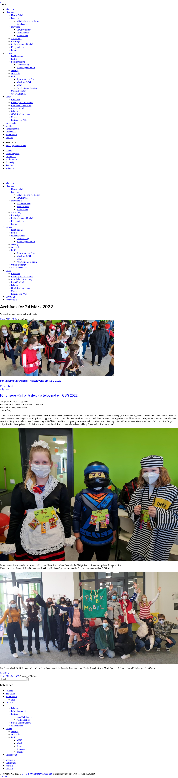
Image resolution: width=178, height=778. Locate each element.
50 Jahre (9, 690)
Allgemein (4, 389)
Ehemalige (15, 41)
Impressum (10, 759)
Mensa (14, 117)
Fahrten (14, 111)
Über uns (10, 12)
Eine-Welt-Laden (18, 108)
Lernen (9, 52)
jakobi (2, 676)
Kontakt (9, 137)
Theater (20, 751)
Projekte (14, 713)
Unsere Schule (17, 15)
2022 (9, 319)
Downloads (11, 122)
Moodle (9, 125)
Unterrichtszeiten (18, 90)
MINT (19, 84)
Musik (19, 743)
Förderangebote (18, 61)
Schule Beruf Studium (21, 722)
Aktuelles (10, 9)
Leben (8, 96)
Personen (15, 18)
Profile (14, 76)
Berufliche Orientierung (21, 105)
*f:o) (13, 699)
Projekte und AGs (19, 119)
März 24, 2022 (12, 676)
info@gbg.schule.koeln (16, 145)
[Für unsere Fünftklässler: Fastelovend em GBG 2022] (57, 375)
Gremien (9, 702)
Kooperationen (17, 47)
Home (2, 319)
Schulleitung (22, 23)
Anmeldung (16, 38)
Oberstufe (15, 73)
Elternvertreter (23, 32)
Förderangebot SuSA (26, 67)
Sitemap (9, 768)
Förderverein (22, 35)
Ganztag (14, 70)
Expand (3, 386)
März (15, 319)
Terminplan (11, 131)
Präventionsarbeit (18, 711)
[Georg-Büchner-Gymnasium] (25, 178)
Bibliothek (15, 99)
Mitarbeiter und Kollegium (28, 20)
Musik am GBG (24, 82)
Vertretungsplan (12, 128)
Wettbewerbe (17, 725)
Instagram (10, 168)
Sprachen (21, 748)
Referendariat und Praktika (22, 44)
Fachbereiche (17, 55)
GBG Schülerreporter (20, 114)
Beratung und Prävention (22, 102)
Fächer (14, 58)
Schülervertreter (23, 29)
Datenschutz (11, 762)
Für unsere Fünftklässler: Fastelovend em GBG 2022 (30, 380)
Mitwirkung (16, 26)
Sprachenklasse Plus (25, 79)
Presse (14, 50)
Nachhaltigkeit (23, 719)
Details (11, 386)
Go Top (3, 776)
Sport (19, 745)
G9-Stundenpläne (19, 93)
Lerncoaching (23, 64)
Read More (5, 673)
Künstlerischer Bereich (27, 87)
